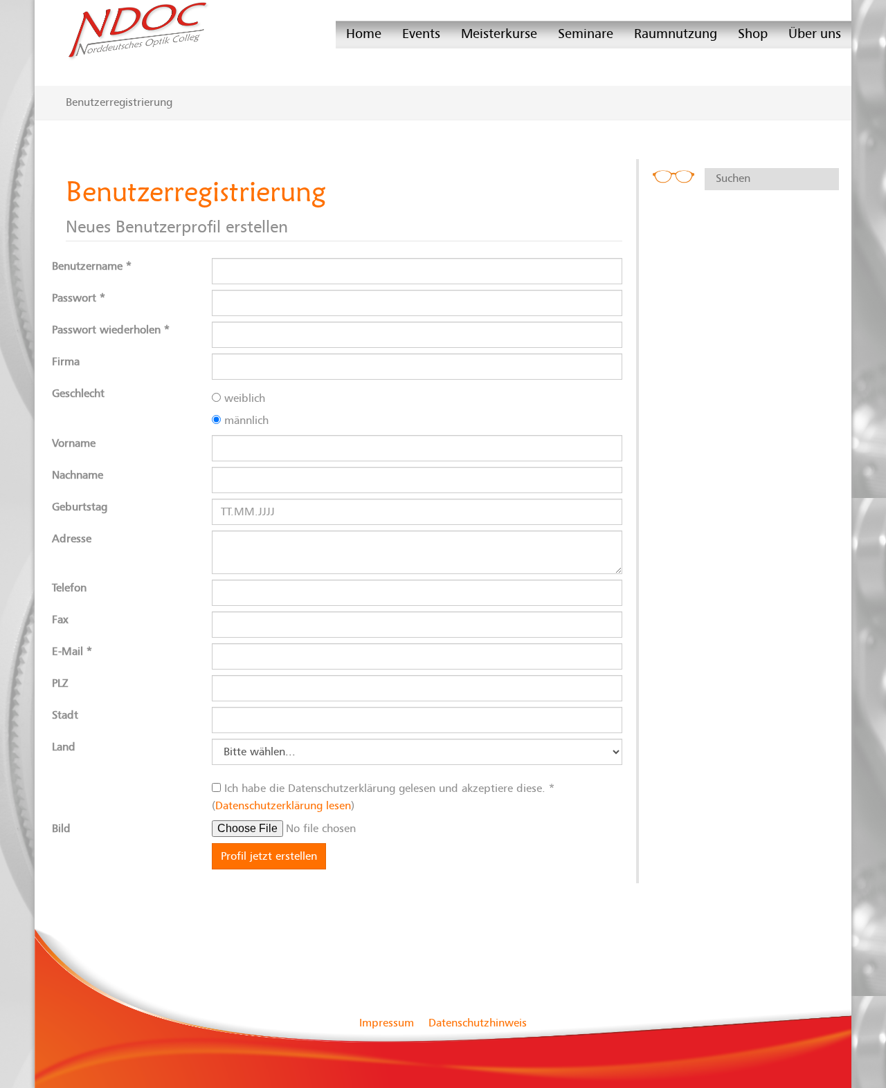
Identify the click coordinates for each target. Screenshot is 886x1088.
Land (63, 747)
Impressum (386, 1023)
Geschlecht (78, 393)
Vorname (74, 443)
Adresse (71, 538)
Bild (61, 828)
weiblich (243, 398)
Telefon (69, 587)
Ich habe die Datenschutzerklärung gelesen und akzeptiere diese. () (383, 797)
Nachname (77, 475)
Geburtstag (79, 507)
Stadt (65, 715)
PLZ (60, 683)
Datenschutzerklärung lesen (283, 805)
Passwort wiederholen (111, 329)
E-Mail (72, 651)
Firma (66, 361)
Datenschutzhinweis (477, 1023)
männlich (245, 420)
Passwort (78, 298)
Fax (60, 619)
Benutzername (92, 266)
